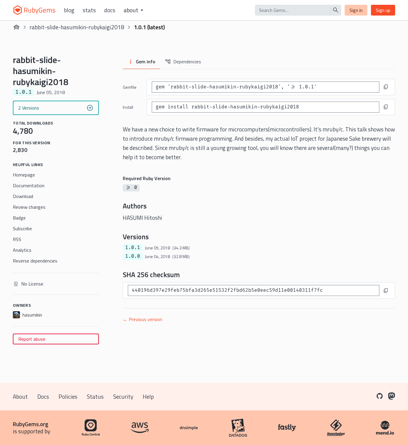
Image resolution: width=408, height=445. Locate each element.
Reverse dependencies (35, 260)
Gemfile (129, 87)
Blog (69, 10)
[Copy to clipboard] (386, 87)
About (20, 396)
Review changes (29, 207)
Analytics (22, 250)
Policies (68, 396)
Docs (109, 10)
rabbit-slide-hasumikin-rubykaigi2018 (77, 27)
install (128, 107)
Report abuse (31, 339)
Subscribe (22, 228)
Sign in (356, 10)
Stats (89, 10)
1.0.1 (132, 248)
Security (123, 396)
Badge (19, 217)
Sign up (383, 10)
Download (23, 196)
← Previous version (142, 319)
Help (148, 396)
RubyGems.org (30, 424)
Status (95, 396)
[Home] (16, 27)
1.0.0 (132, 256)
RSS (17, 239)
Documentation (29, 185)
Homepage (24, 174)
